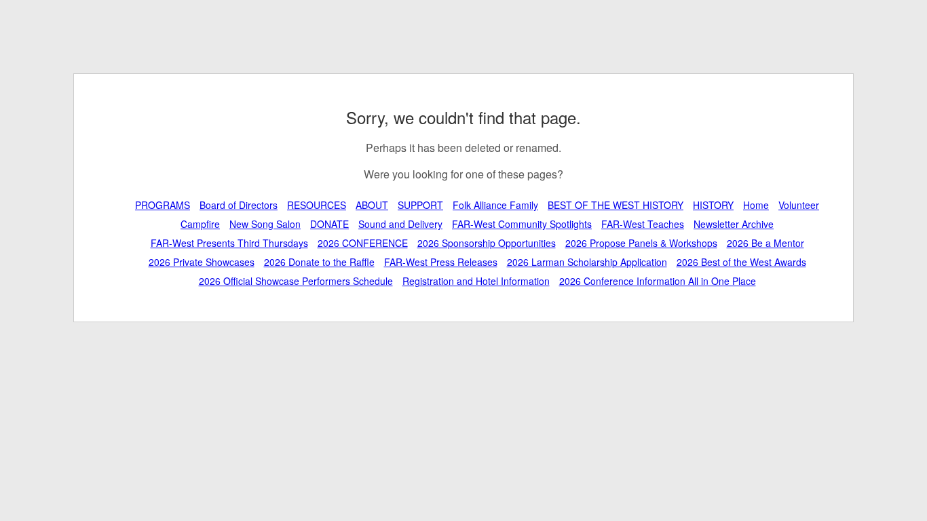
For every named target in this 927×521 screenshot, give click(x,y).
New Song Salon (265, 224)
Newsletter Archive (734, 224)
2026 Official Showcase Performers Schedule (296, 281)
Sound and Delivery (400, 224)
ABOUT (372, 205)
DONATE (329, 224)
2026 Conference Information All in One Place (657, 281)
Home (756, 205)
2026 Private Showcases (201, 262)
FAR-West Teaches (642, 224)
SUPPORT (420, 205)
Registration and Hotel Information (476, 281)
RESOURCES (316, 205)
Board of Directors (239, 205)
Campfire (200, 224)
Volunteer (798, 205)
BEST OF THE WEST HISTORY (615, 205)
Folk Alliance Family (495, 205)
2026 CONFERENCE (363, 243)
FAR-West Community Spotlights (522, 224)
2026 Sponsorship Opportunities (486, 243)
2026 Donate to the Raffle (319, 262)
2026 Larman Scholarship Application (587, 262)
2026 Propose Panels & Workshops (641, 243)
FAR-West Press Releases (440, 262)
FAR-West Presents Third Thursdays (229, 243)
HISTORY (713, 205)
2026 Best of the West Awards (741, 262)
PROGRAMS (162, 205)
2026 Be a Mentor (765, 243)
